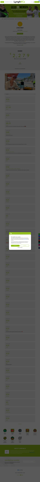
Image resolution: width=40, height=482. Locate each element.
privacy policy (25, 239)
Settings (24, 245)
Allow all (15, 245)
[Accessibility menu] (39, 0)
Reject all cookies (20, 247)
